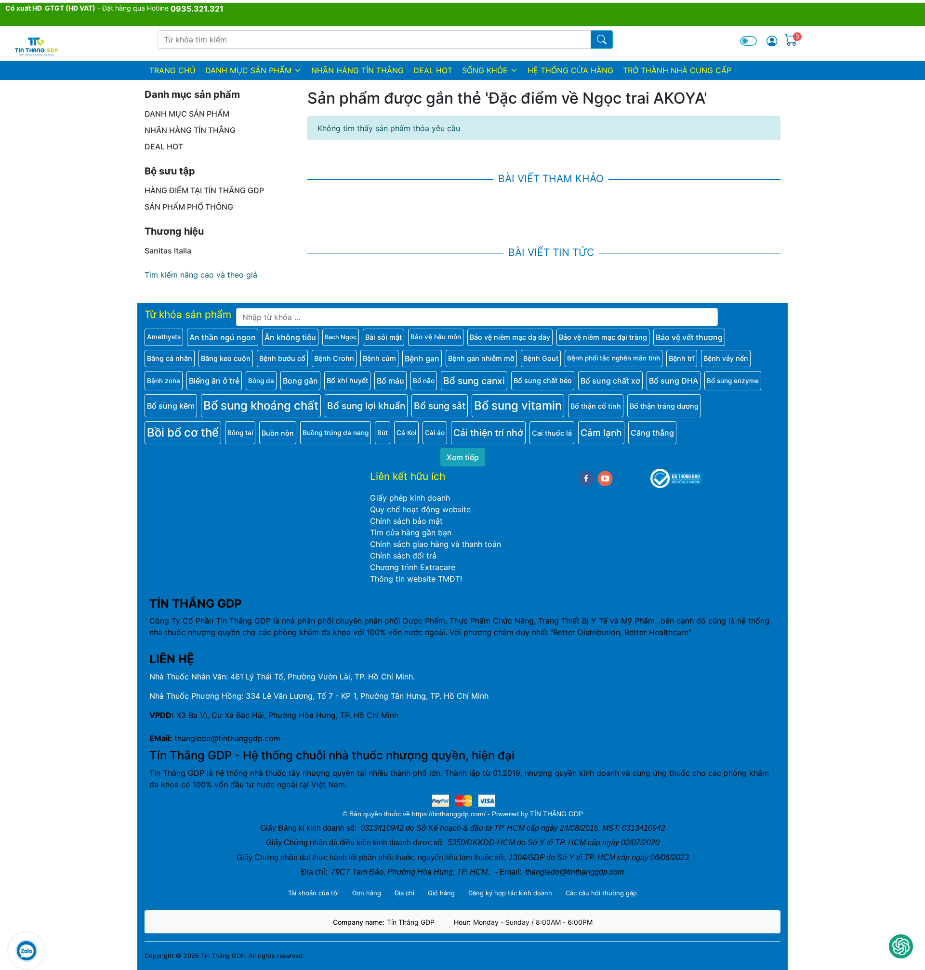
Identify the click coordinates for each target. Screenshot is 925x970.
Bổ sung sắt (439, 406)
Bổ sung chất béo (543, 380)
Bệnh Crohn (334, 358)
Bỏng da (261, 381)
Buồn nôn (278, 433)
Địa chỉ (404, 893)
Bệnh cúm (379, 358)
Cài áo (435, 433)
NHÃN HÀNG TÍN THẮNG (357, 70)
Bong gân (300, 380)
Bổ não (424, 381)
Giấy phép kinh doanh (410, 498)
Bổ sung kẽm (171, 406)
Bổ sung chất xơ (610, 380)
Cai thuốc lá (552, 433)
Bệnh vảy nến (725, 358)
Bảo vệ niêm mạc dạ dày (510, 337)
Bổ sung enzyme (733, 381)
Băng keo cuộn (226, 358)
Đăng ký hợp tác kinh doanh (510, 893)
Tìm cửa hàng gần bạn (410, 532)
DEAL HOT (432, 70)
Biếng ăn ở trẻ (214, 380)
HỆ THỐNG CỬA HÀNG (570, 70)
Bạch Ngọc (341, 337)
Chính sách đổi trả (403, 555)
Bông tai (240, 433)
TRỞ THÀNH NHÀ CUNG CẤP (677, 70)
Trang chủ (172, 70)
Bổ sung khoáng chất (260, 405)
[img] (771, 41)
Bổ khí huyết (347, 380)
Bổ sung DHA (673, 380)
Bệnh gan (422, 358)
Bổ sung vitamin (518, 405)
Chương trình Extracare (412, 567)
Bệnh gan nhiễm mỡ (481, 358)
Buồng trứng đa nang (336, 433)
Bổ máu (390, 380)
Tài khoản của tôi (313, 893)
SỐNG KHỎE (485, 70)
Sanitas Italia (168, 250)
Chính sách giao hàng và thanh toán (435, 544)
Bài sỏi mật (383, 337)
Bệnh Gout (540, 358)
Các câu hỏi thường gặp (601, 893)
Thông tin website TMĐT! (416, 579)
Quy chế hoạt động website (420, 509)
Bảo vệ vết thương (689, 337)
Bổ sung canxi (474, 380)
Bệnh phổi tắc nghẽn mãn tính (613, 358)
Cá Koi (406, 433)
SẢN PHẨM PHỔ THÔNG (189, 207)
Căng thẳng (652, 433)
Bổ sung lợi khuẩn (366, 406)
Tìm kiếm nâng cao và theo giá (201, 274)
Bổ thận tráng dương (664, 406)
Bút (382, 433)
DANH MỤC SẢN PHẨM (248, 70)
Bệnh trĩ (682, 358)
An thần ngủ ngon (222, 337)
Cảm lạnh (601, 432)
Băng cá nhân (169, 358)
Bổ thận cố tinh (595, 406)
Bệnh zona (163, 381)
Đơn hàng (366, 893)
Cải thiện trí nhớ (488, 432)
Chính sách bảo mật (406, 521)
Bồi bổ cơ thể (183, 432)
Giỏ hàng (441, 893)
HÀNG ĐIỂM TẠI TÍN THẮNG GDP (204, 190)
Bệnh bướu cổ (282, 358)
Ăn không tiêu (290, 337)
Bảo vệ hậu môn (435, 337)
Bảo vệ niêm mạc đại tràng (603, 337)
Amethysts (164, 337)
